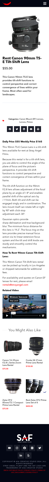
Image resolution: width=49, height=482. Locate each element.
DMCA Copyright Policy (13, 470)
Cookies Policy (31, 472)
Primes (30, 122)
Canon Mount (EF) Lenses (31, 119)
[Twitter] (40, 448)
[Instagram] (17, 448)
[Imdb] (32, 448)
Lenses (22, 122)
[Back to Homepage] (6, 3)
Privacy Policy (30, 470)
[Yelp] (28, 455)
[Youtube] (9, 448)
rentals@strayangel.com (15, 285)
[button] (38, 20)
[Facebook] (24, 448)
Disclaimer (19, 472)
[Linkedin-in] (21, 455)
